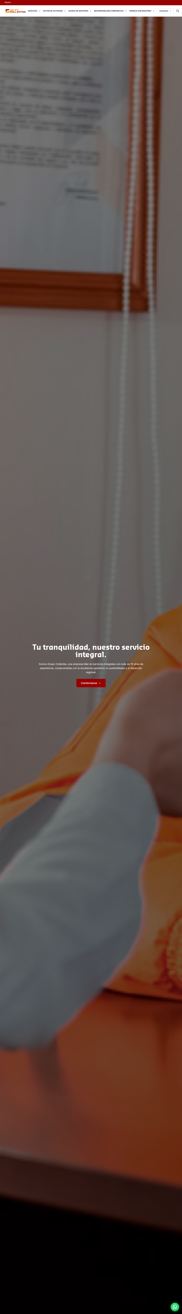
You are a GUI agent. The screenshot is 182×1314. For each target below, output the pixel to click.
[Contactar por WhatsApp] (175, 1307)
